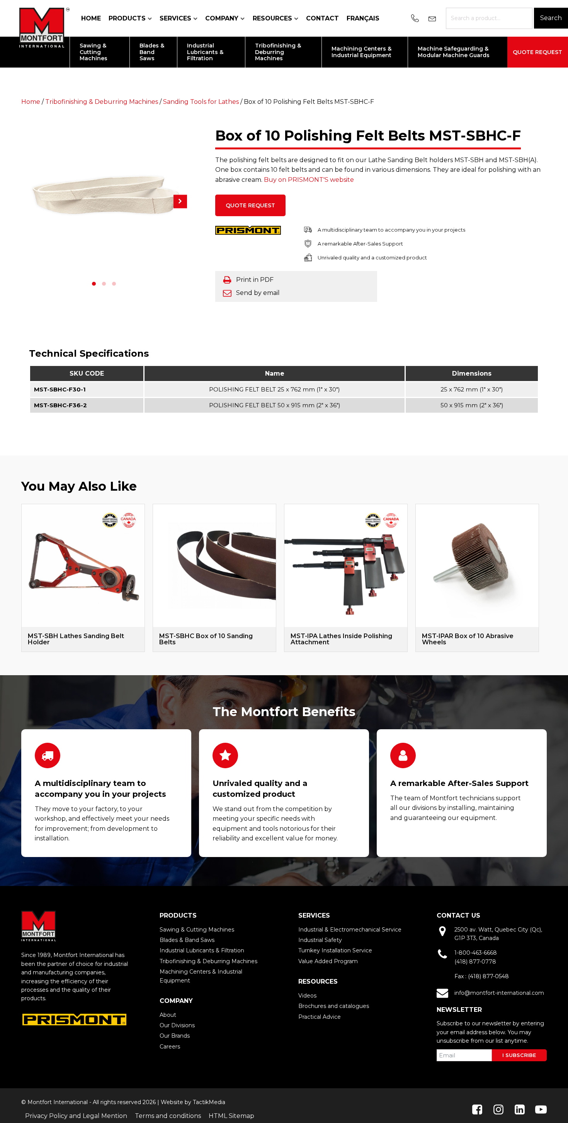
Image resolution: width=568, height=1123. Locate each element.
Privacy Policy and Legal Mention (76, 1116)
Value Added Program (328, 961)
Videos (307, 995)
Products (127, 18)
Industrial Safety (320, 940)
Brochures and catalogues (333, 1006)
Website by (176, 1102)
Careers (170, 1046)
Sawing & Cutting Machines (197, 929)
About (168, 1014)
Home (91, 18)
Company (221, 18)
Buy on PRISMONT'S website (309, 179)
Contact (322, 18)
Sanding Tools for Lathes (201, 101)
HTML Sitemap (231, 1116)
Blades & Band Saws (187, 940)
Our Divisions (177, 1025)
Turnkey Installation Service (335, 950)
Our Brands (175, 1035)
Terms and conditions (168, 1116)
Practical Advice (319, 1016)
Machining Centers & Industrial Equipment (201, 976)
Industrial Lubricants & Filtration (202, 950)
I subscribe (519, 1055)
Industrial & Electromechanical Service (349, 929)
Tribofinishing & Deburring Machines (101, 101)
